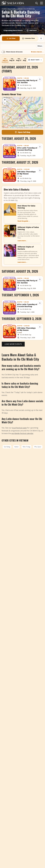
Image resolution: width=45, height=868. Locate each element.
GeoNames (40, 127)
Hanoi (16, 447)
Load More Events (13, 344)
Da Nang (7, 447)
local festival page (19, 428)
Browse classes (37, 52)
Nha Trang (26, 447)
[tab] (11, 38)
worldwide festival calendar (22, 433)
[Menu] (41, 3)
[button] (20, 104)
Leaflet (12, 127)
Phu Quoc (37, 447)
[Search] (36, 3)
